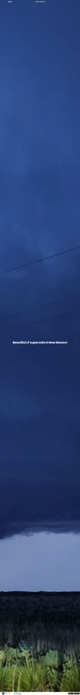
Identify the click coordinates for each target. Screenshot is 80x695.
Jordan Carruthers (40, 2)
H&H (10, 1)
